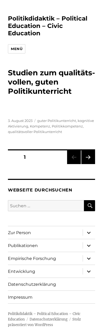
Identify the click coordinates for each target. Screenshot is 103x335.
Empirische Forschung (32, 258)
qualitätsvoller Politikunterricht (35, 132)
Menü (16, 49)
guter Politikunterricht (56, 121)
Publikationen (23, 245)
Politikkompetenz (67, 126)
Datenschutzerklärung (32, 284)
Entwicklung (21, 271)
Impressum (20, 297)
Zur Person (19, 232)
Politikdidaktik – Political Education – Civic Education (47, 26)
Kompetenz (40, 126)
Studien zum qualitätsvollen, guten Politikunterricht (51, 82)
